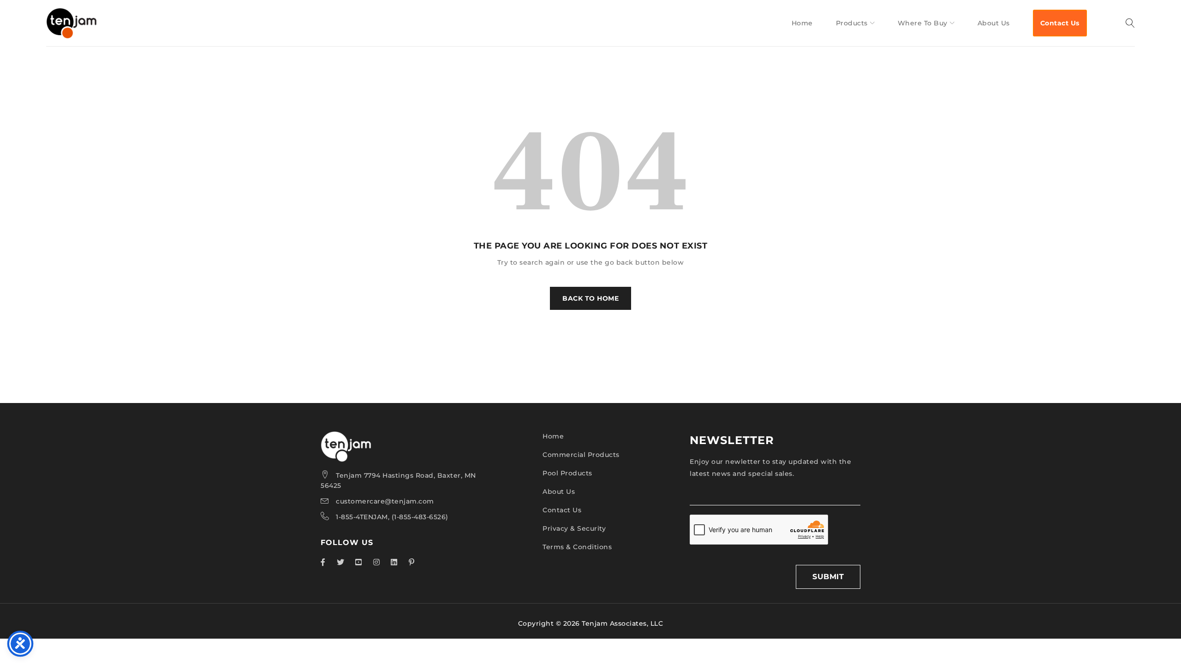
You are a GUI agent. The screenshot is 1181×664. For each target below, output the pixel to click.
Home (553, 436)
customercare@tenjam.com (385, 501)
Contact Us (562, 510)
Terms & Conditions (577, 547)
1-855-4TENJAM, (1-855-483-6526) (392, 517)
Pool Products (567, 473)
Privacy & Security (574, 528)
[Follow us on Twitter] (341, 562)
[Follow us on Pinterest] (412, 562)
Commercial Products (581, 455)
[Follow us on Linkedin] (394, 562)
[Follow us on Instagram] (376, 562)
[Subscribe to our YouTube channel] (358, 562)
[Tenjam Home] (346, 437)
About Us (559, 491)
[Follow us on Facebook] (323, 562)
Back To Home (590, 298)
